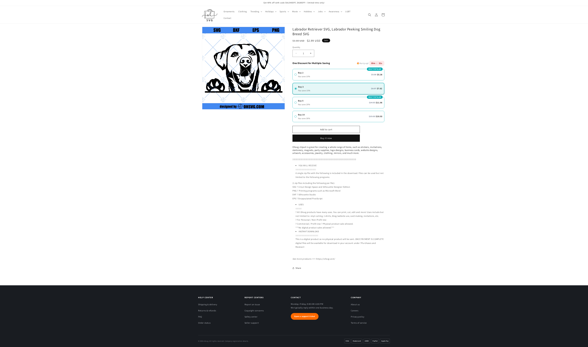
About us (355, 304)
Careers (354, 310)
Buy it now (326, 137)
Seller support (252, 322)
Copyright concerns (254, 310)
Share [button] (298, 268)
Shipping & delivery (207, 304)
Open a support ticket (304, 316)
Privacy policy (357, 316)
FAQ (200, 316)
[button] (256, 11)
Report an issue (252, 304)
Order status (204, 322)
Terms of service (359, 322)
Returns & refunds (207, 310)
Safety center (251, 316)
